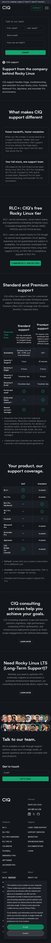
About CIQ (32, 878)
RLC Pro (6, 832)
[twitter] (34, 814)
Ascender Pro (8, 865)
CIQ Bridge (7, 846)
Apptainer (7, 860)
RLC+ (4, 827)
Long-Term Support (37, 827)
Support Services (36, 832)
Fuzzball (6, 851)
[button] (47, 8)
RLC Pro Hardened (10, 837)
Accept (25, 927)
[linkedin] (29, 814)
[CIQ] (6, 8)
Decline (25, 933)
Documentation (35, 846)
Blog (9, 878)
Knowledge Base (36, 841)
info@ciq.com (34, 809)
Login (30, 851)
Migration (33, 837)
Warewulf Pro (9, 856)
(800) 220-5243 (35, 805)
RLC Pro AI (7, 841)
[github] (38, 814)
